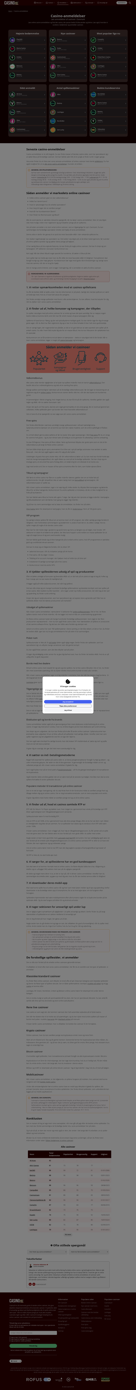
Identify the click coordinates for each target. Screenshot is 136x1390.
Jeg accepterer (68, 702)
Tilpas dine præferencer (68, 706)
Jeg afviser (68, 710)
